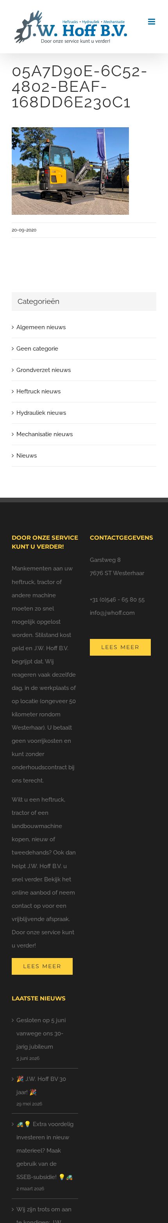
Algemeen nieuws (41, 327)
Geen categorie (37, 348)
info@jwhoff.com (112, 612)
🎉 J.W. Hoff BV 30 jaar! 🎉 (41, 1086)
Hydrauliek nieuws (41, 412)
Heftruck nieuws (38, 391)
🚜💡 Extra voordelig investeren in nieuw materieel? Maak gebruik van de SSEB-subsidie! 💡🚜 (44, 1151)
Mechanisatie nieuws (44, 434)
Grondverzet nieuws (43, 370)
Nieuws (26, 455)
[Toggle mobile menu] (152, 22)
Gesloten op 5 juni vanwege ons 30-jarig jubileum (41, 1033)
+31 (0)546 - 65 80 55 (117, 599)
